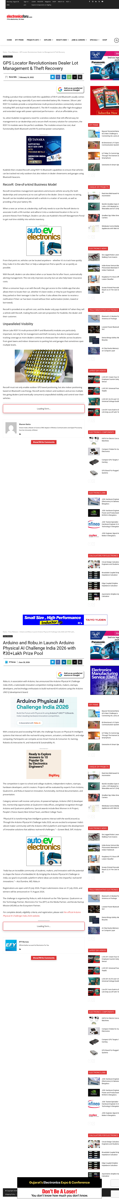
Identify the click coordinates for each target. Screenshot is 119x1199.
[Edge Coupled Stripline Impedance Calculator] (94, 586)
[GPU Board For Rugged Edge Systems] (94, 473)
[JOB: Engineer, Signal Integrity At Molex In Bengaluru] (94, 536)
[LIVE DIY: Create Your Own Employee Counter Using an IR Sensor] (94, 379)
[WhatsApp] (69, 77)
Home (5, 52)
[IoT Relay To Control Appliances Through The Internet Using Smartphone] (94, 156)
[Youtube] (102, 1)
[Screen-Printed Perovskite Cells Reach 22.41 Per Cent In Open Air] (94, 290)
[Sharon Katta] (6, 77)
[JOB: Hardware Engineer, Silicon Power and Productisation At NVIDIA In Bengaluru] (94, 513)
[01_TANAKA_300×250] (43, 164)
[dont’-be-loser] (59, 1198)
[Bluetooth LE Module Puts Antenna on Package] (94, 319)
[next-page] (93, 175)
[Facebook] (89, 1)
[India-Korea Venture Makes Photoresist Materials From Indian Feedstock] (94, 268)
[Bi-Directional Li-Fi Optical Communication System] (94, 145)
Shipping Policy (10, 1194)
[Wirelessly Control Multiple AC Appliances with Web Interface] (94, 228)
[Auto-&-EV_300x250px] (43, 255)
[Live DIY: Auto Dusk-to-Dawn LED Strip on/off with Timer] (94, 412)
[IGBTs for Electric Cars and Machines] (94, 441)
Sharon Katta (13, 77)
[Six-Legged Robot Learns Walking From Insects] (94, 257)
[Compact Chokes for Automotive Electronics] (94, 451)
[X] (99, 1)
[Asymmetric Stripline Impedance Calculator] (94, 596)
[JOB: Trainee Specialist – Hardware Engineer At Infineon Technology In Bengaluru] (94, 524)
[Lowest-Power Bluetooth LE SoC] (94, 329)
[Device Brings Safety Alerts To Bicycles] (94, 340)
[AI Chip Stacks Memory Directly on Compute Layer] (94, 351)
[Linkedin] (96, 1)
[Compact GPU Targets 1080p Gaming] (94, 462)
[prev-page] (89, 175)
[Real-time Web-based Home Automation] (94, 196)
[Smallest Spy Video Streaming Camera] (94, 218)
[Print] (80, 77)
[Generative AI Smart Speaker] (94, 167)
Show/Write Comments (44, 442)
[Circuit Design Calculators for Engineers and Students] (94, 564)
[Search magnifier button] (116, 40)
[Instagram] (92, 1)
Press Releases (13, 52)
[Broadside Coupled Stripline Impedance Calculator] (94, 575)
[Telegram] (52, 77)
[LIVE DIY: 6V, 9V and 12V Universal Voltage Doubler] (94, 401)
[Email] (74, 77)
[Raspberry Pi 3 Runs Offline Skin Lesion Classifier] (94, 279)
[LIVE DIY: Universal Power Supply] (94, 391)
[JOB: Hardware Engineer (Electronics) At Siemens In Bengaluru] (94, 501)
